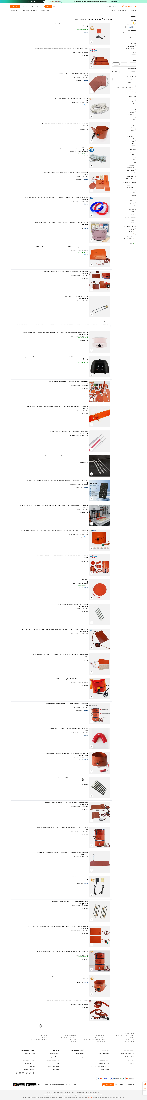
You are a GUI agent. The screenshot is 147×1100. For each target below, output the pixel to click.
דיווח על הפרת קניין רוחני (53, 1066)
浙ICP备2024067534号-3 (117, 1097)
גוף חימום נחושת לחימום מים (39, 1039)
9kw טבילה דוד (130, 1039)
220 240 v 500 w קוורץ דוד (67, 324)
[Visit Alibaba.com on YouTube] (20, 1073)
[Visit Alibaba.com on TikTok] (16, 1073)
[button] (54, 6)
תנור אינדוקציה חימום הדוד (22, 324)
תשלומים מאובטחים (104, 1053)
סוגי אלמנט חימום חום (70, 1035)
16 (19, 1026)
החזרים (57, 1063)
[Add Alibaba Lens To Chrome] (108, 1084)
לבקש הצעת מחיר (79, 1057)
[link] (145, 1084)
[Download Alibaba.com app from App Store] (31, 1084)
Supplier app (69, 1084)
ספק (78, 32)
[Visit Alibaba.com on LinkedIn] (30, 1073)
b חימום (78, 324)
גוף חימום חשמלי (100, 1041)
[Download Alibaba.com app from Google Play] (19, 1084)
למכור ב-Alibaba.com (29, 1053)
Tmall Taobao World (65, 1092)
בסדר (116, 64)
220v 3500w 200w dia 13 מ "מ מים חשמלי (92, 1039)
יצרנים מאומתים (80, 1053)
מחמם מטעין (43, 1037)
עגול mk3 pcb (87, 324)
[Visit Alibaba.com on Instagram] (23, 1073)
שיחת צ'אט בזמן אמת (54, 1057)
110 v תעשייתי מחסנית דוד (37, 324)
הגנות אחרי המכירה (104, 1063)
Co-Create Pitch (129, 1057)
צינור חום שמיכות (100, 1035)
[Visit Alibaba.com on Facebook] (33, 1073)
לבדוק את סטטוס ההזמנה (28, 1060)
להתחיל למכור (31, 1057)
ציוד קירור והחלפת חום (88, 16)
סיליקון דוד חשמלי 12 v (85, 327)
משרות (132, 1063)
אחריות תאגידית (130, 1060)
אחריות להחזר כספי (104, 1057)
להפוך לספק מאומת (29, 1063)
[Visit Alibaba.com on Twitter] (27, 1073)
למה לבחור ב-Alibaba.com (127, 1053)
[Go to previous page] (44, 1025)
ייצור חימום (95, 324)
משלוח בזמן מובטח (104, 1060)
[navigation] (124, 521)
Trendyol (91, 1092)
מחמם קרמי (72, 1039)
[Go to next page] (16, 1025)
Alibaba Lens (124, 1084)
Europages (98, 1092)
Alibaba (110, 16)
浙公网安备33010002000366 (101, 1097)
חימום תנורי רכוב (129, 1041)
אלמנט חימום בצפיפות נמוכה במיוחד (101, 327)
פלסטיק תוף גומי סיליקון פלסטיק (125, 1035)
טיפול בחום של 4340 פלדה (68, 1037)
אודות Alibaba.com (129, 1050)
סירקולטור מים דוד (105, 324)
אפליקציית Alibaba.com (44, 1084)
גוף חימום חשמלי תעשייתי (51, 324)
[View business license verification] (89, 1097)
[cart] (31, 6)
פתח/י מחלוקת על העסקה (52, 1060)
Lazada (73, 1092)
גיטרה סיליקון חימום (99, 1037)
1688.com (56, 1092)
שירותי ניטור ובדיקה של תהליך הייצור (100, 1066)
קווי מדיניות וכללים (104, 1069)
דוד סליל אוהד (43, 1035)
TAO (87, 1092)
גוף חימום (73, 1041)
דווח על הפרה (56, 1069)
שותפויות (32, 1066)
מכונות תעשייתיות (100, 16)
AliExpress (49, 1092)
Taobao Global (80, 1092)
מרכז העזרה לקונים (54, 1053)
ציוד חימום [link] (77, 16)
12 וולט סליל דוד (129, 1037)
